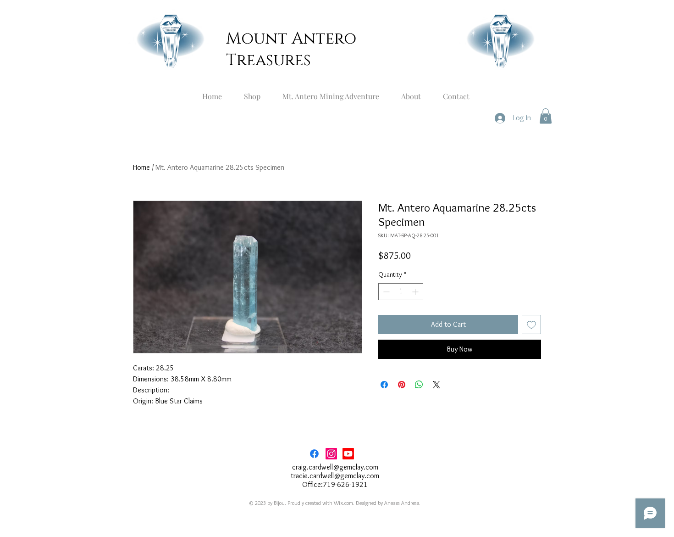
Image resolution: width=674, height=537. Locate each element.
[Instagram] (331, 453)
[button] (545, 115)
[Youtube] (348, 453)
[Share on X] (436, 384)
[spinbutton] (400, 292)
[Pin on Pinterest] (401, 384)
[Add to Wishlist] (531, 324)
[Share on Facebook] (384, 384)
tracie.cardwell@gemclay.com (335, 475)
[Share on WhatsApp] (419, 384)
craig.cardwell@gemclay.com (335, 467)
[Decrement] (385, 292)
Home (141, 167)
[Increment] (416, 292)
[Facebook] (314, 453)
